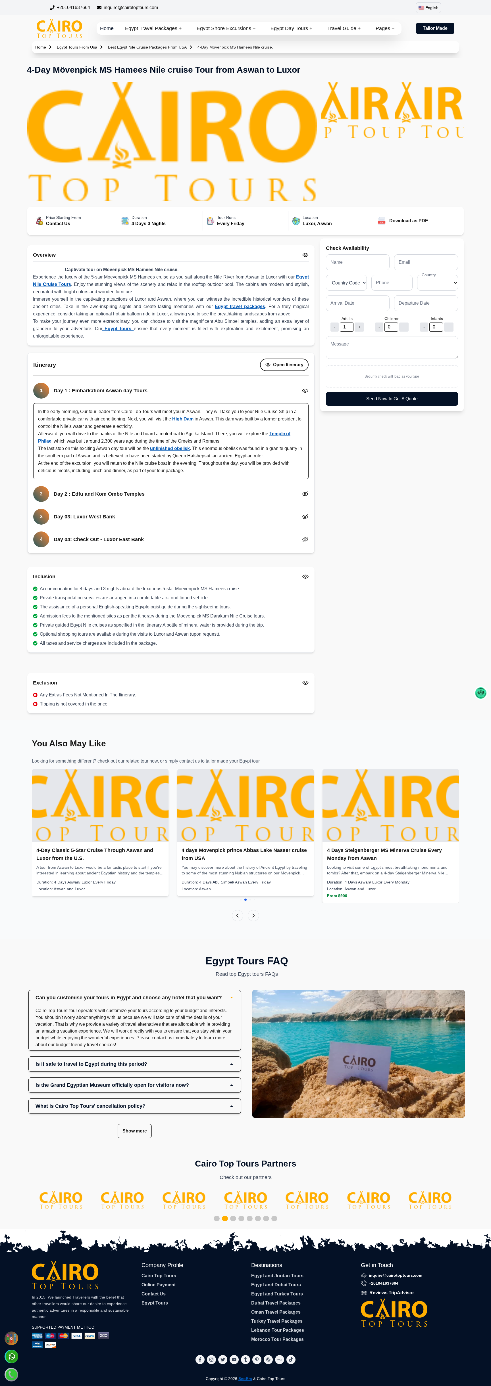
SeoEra (245, 1378)
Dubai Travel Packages (276, 1303)
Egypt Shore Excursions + (226, 28)
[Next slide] (253, 915)
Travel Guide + (344, 28)
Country (429, 275)
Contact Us (154, 1293)
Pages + (385, 28)
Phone (382, 282)
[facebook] (200, 1359)
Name (336, 262)
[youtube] (234, 1359)
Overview (44, 255)
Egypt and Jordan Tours (277, 1275)
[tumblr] (245, 1359)
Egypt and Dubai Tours (276, 1284)
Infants (437, 318)
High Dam (183, 418)
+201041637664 (73, 7)
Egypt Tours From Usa (77, 47)
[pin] (256, 1359)
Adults (347, 318)
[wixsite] (279, 1359)
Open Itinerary (288, 364)
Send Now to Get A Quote (392, 398)
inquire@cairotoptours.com (131, 7)
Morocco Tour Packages (277, 1339)
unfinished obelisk (170, 448)
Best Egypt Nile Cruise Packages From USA (147, 47)
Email (404, 262)
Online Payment (159, 1284)
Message (339, 344)
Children (392, 318)
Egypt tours (118, 328)
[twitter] (222, 1359)
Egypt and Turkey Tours (277, 1293)
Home (107, 28)
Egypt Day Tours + (292, 28)
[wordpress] (268, 1359)
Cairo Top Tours (159, 1275)
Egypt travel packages (240, 306)
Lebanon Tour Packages (277, 1330)
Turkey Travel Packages (277, 1321)
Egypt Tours (155, 1303)
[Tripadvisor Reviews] (481, 693)
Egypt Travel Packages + (153, 28)
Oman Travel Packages (276, 1312)
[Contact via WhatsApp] (11, 1356)
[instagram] (211, 1359)
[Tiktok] (291, 1359)
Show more (134, 1131)
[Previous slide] (237, 915)
